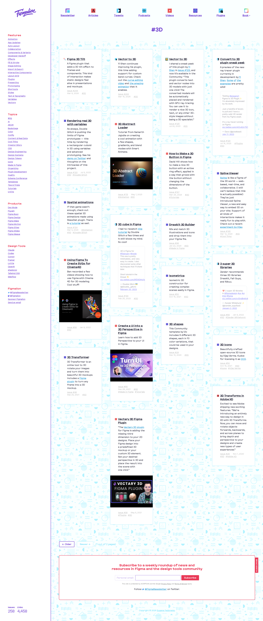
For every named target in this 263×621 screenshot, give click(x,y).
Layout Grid (13, 76)
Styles (11, 92)
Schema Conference (17, 178)
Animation (13, 39)
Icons (10, 162)
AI (9, 122)
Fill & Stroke (13, 62)
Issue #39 (123, 513)
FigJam (11, 211)
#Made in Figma (177, 248)
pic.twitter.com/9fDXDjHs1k (132, 279)
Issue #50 (174, 294)
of (235, 80)
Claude (11, 250)
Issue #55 (123, 387)
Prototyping (14, 86)
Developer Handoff (17, 56)
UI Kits (11, 192)
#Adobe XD (231, 456)
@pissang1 (234, 96)
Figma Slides (14, 231)
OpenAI (11, 267)
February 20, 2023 (128, 289)
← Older (66, 544)
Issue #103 (123, 296)
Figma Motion (14, 224)
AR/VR (11, 125)
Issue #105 (225, 231)
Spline (223, 178)
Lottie (11, 263)
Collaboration (14, 49)
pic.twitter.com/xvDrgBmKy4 (235, 298)
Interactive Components (20, 72)
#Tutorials (174, 197)
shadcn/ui (12, 270)
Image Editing (14, 66)
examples (225, 83)
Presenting (13, 82)
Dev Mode (12, 207)
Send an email (14, 302)
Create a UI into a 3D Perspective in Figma (130, 329)
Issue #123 (225, 141)
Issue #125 (174, 124)
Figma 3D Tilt (76, 59)
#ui (243, 293)
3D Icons (226, 344)
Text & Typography (16, 96)
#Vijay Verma (234, 368)
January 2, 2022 (229, 308)
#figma (230, 296)
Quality (11, 175)
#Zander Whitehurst (236, 317)
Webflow (12, 277)
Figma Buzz (13, 214)
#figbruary (125, 253)
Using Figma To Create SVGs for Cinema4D (78, 263)
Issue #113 (123, 194)
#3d (224, 296)
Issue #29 (174, 352)
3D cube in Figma (129, 224)
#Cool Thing (225, 236)
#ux (239, 293)
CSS (10, 148)
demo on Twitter (76, 158)
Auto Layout (14, 46)
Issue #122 (72, 172)
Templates (13, 182)
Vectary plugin (134, 427)
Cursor (11, 257)
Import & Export (15, 69)
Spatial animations (80, 202)
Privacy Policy (166, 584)
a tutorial (75, 223)
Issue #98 (174, 243)
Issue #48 (72, 392)
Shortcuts (13, 89)
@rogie (133, 253)
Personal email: (125, 578)
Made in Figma (14, 165)
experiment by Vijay (231, 227)
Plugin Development (17, 172)
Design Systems (15, 155)
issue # (184, 70)
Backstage (13, 128)
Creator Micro (15, 145)
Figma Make (13, 221)
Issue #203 (123, 94)
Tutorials (12, 188)
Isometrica (177, 275)
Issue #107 (174, 192)
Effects (11, 59)
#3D (84, 93)
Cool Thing (13, 142)
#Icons (223, 368)
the (239, 80)
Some (230, 80)
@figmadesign (230, 293)
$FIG (10, 118)
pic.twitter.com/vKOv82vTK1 (235, 127)
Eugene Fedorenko (166, 610)
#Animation (123, 197)
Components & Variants (19, 52)
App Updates (14, 42)
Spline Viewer (229, 173)
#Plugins (238, 143)
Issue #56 (225, 315)
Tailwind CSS (14, 273)
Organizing (13, 168)
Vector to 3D (127, 59)
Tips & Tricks (14, 185)
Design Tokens (15, 158)
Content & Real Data (18, 138)
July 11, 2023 (228, 134)
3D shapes (176, 324)
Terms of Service (181, 584)
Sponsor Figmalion (16, 299)
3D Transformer (78, 357)
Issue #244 (72, 91)
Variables (12, 99)
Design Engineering (17, 152)
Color (10, 132)
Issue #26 (225, 454)
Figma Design (14, 217)
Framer (11, 260)
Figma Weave (14, 234)
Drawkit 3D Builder (182, 224)
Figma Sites (13, 227)
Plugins (11, 79)
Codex (11, 253)
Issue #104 (72, 227)
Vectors (12, 102)
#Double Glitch (80, 175)
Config (11, 135)
